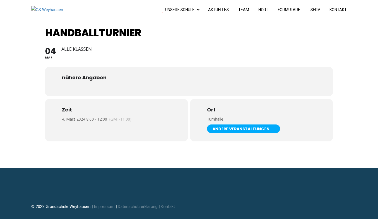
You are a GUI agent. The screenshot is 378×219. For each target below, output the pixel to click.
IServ (315, 9)
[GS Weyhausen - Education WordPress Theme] (61, 10)
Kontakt (338, 9)
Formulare (289, 9)
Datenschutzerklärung (137, 206)
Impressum (104, 206)
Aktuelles (218, 9)
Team (243, 9)
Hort (263, 9)
